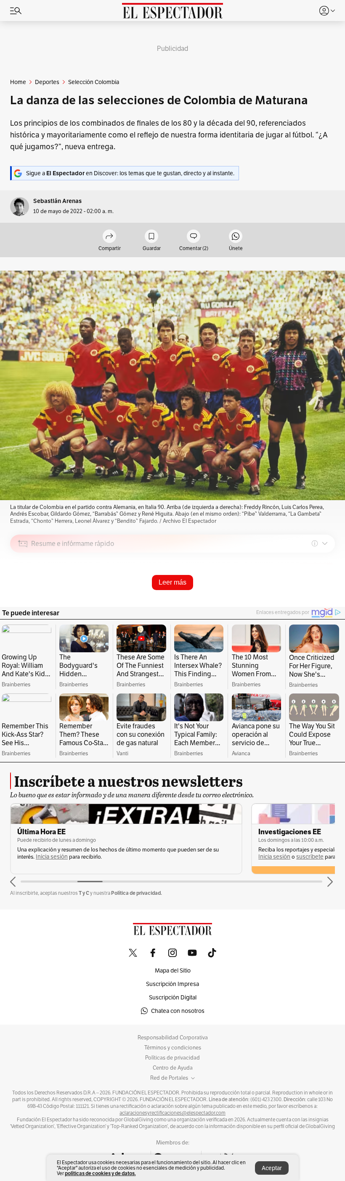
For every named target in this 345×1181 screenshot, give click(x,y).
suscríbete (310, 856)
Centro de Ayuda (173, 1068)
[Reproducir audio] (23, 592)
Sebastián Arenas (57, 201)
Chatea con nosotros (177, 1011)
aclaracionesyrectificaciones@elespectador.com (172, 1113)
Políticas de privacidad (172, 1058)
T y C (84, 893)
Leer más (172, 582)
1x (326, 603)
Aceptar (272, 1168)
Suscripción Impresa (172, 984)
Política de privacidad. (136, 893)
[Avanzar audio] (313, 603)
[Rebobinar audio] (300, 603)
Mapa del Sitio (173, 970)
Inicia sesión (52, 856)
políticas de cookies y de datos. (100, 1173)
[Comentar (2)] (193, 236)
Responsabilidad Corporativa (173, 1038)
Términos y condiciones (172, 1048)
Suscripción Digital (172, 997)
